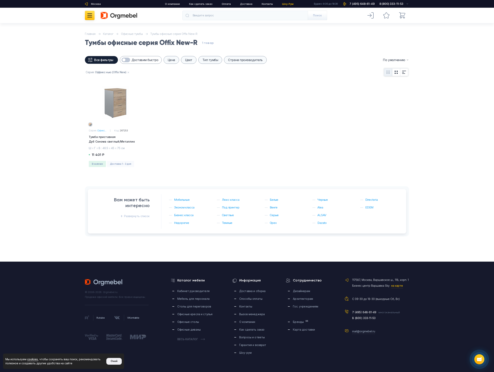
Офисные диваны (189, 329)
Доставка (246, 3)
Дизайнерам (301, 291)
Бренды (300, 321)
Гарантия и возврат (252, 345)
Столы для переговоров (194, 306)
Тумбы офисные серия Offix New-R (173, 34)
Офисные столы (188, 321)
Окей (114, 361)
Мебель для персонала (193, 298)
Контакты (267, 3)
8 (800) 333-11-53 (364, 318)
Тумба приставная (112, 139)
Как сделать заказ (200, 3)
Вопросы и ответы (252, 337)
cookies (32, 359)
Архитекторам (303, 298)
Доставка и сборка (252, 291)
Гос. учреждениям (305, 306)
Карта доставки (304, 329)
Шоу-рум (245, 352)
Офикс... (101, 130)
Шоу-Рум (288, 3)
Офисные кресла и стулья (194, 314)
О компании (172, 3)
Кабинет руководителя (193, 291)
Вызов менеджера (252, 314)
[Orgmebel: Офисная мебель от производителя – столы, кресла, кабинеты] (119, 15)
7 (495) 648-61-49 (364, 312)
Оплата (226, 3)
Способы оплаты (250, 298)
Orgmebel (104, 282)
